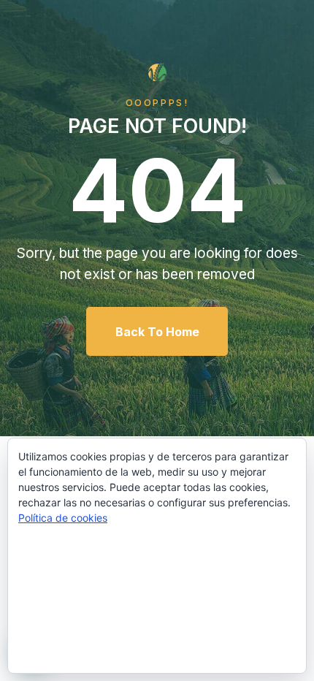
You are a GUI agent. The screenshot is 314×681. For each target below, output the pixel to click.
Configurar (157, 643)
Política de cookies (62, 517)
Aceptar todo (157, 556)
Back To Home (157, 331)
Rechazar (157, 600)
